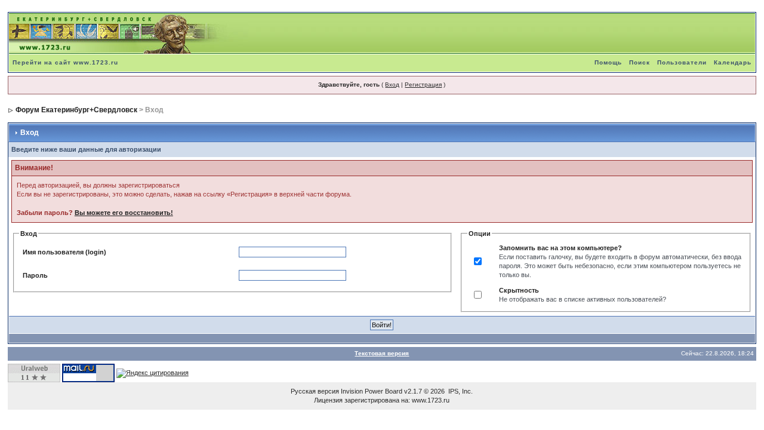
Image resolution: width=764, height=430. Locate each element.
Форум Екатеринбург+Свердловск (76, 110)
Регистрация (423, 84)
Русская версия (315, 391)
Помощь (608, 62)
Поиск (639, 62)
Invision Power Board (371, 391)
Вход (392, 84)
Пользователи (682, 62)
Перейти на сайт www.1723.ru (65, 62)
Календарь (732, 62)
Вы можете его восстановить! (124, 212)
